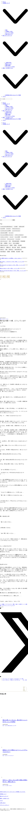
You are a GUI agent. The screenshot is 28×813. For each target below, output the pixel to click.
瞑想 (6, 249)
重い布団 (18, 251)
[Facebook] (0, 608)
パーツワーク (3, 239)
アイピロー (8, 228)
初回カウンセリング (4, 245)
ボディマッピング (4, 241)
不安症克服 (23, 241)
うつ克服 (2, 604)
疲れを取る (23, 247)
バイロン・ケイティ (4, 236)
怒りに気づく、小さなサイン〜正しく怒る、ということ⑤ (12, 261)
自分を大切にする (18, 249)
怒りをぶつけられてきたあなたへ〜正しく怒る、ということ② (13, 270)
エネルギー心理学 (4, 232)
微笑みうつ (3, 247)
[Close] (0, 100)
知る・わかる (5, 725)
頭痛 (22, 251)
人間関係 (5, 243)
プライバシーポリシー (4, 805)
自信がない (11, 249)
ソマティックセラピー (19, 234)
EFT (15, 725)
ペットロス (18, 239)
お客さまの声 (21, 226)
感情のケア (8, 247)
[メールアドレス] (0, 676)
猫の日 (18, 247)
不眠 (1, 243)
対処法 (9, 725)
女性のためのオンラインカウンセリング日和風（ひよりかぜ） (13, 791)
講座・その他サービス (4, 798)
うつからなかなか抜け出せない (6, 226)
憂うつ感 (14, 247)
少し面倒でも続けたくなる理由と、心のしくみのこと (11, 258)
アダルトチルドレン (16, 228)
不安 (10, 241)
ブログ (1, 800)
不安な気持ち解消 (15, 241)
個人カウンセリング (4, 796)
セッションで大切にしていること (7, 234)
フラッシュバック (10, 239)
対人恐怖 (19, 245)
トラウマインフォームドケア (8, 605)
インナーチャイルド (16, 230)
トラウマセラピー (8, 604)
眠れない (2, 249)
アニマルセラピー (11, 755)
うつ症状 (15, 226)
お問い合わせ (2, 802)
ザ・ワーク (11, 232)
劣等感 (11, 245)
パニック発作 (24, 236)
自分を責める (3, 251)
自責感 (8, 251)
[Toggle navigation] (0, 279)
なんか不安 (3, 228)
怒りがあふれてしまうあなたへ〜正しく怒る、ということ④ (12, 265)
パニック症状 (17, 236)
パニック (11, 236)
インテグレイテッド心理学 (6, 230)
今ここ (10, 243)
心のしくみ (5, 785)
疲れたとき (12, 725)
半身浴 (15, 245)
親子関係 (13, 251)
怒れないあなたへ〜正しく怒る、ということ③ (9, 268)
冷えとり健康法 (16, 243)
